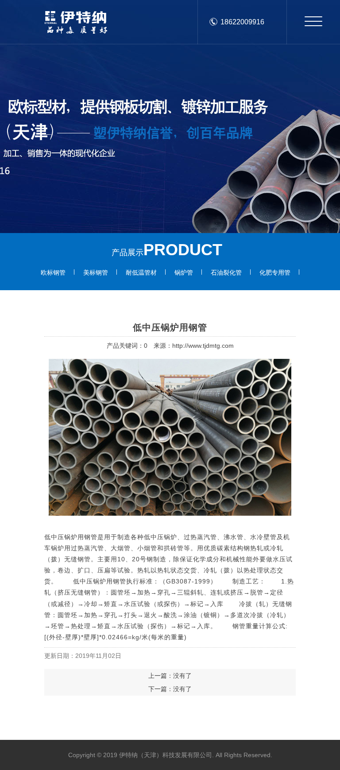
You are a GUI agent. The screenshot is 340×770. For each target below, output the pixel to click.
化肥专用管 (274, 272)
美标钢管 (95, 272)
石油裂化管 (226, 272)
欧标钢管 (53, 272)
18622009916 (242, 22)
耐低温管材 (141, 272)
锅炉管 (183, 272)
